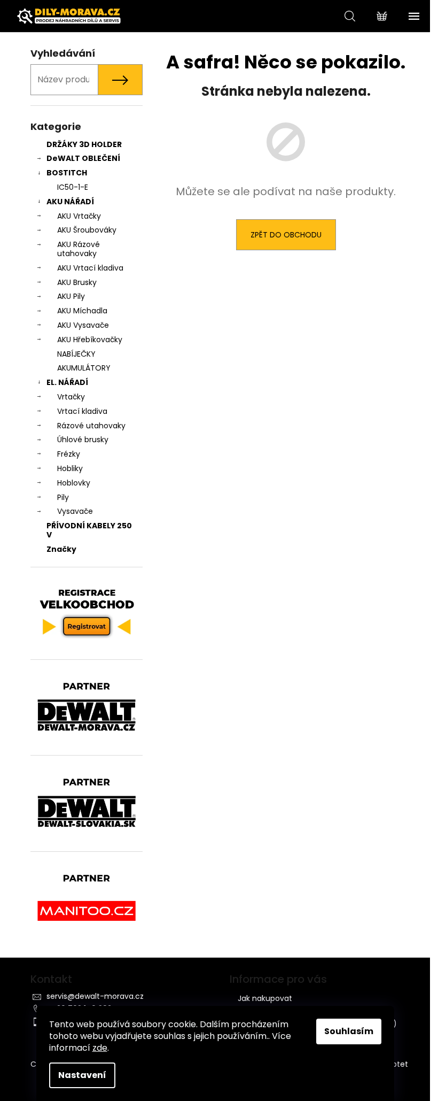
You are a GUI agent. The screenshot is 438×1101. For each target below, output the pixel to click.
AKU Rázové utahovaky (78, 249)
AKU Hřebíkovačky (89, 339)
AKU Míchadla (82, 310)
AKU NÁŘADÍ (70, 201)
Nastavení (82, 1075)
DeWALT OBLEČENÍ (83, 158)
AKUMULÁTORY (84, 368)
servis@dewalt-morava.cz (95, 996)
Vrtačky (71, 396)
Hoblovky (73, 483)
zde (99, 1048)
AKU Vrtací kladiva (90, 268)
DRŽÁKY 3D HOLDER (84, 144)
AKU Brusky (77, 282)
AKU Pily (71, 296)
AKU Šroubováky (86, 230)
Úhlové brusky (82, 439)
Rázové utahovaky (91, 425)
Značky (61, 549)
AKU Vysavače (83, 325)
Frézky (68, 454)
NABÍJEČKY (76, 354)
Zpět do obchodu (286, 234)
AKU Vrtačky (79, 216)
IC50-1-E (72, 187)
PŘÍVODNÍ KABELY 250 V (89, 530)
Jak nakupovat (265, 998)
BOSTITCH (66, 172)
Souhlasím (348, 1031)
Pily (63, 497)
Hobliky (70, 468)
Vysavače (75, 511)
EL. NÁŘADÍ (67, 382)
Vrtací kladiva (82, 411)
